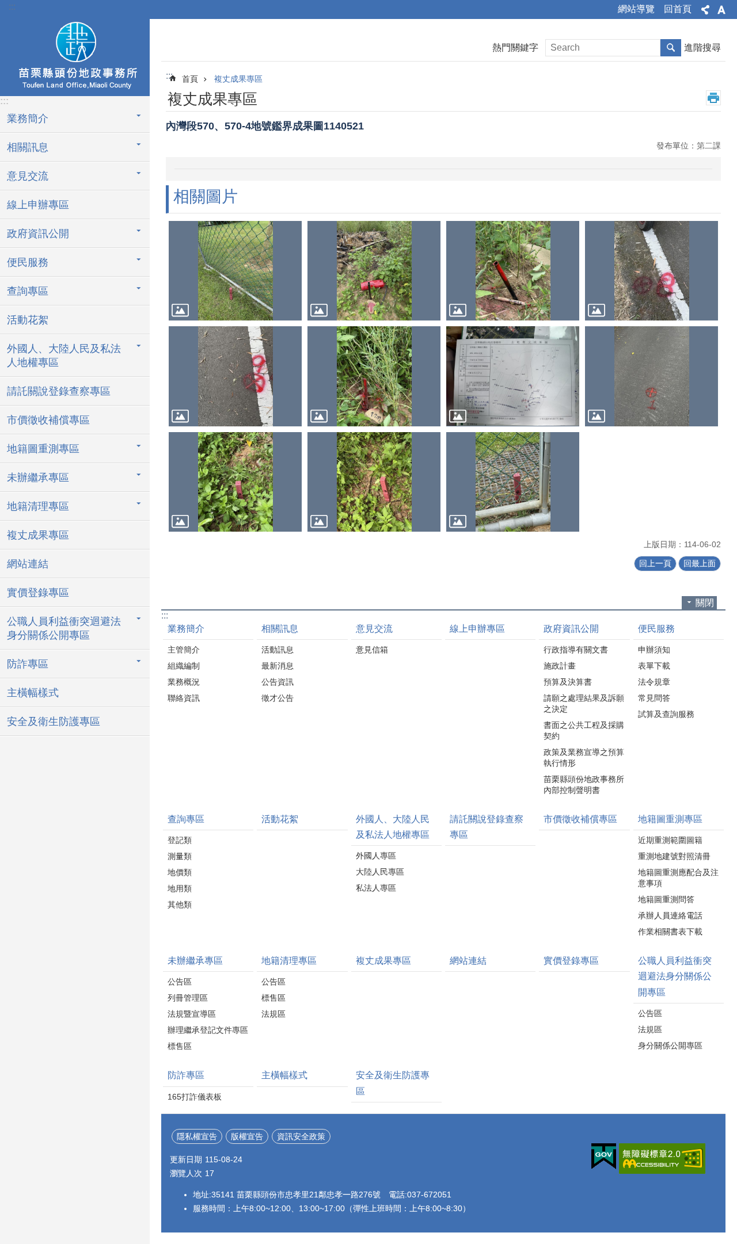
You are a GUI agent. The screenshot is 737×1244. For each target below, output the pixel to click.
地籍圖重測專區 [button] (43, 449)
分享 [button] (705, 10)
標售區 (180, 1046)
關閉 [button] (705, 603)
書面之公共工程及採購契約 (584, 730)
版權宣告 (247, 1136)
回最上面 (699, 563)
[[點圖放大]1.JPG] (651, 376)
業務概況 (184, 681)
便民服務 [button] (27, 262)
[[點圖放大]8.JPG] (651, 270)
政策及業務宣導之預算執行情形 (584, 757)
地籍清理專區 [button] (38, 506)
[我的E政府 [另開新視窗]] (603, 1156)
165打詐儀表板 (195, 1096)
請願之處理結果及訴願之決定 (584, 703)
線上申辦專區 (38, 205)
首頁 (190, 78)
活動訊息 (277, 649)
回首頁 (678, 9)
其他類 (180, 904)
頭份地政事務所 (75, 56)
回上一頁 (655, 563)
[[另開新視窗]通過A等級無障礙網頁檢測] (662, 1158)
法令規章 (654, 681)
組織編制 (184, 665)
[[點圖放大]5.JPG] (235, 270)
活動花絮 (27, 320)
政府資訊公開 (571, 629)
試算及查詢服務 (666, 714)
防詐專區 (186, 1075)
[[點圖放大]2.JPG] (235, 482)
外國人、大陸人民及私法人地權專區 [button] (64, 355)
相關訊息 (279, 629)
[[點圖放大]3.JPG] (373, 482)
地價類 (180, 872)
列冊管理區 (188, 997)
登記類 (180, 840)
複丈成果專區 (38, 535)
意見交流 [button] (27, 176)
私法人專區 (376, 887)
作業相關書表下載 (670, 931)
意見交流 (374, 629)
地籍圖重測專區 (670, 819)
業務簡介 (186, 629)
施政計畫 (560, 665)
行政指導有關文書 (576, 649)
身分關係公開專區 (670, 1045)
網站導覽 (636, 9)
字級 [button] (721, 10)
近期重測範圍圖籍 (670, 840)
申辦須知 (654, 649)
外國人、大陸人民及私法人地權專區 (393, 826)
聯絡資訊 (184, 698)
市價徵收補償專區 (48, 420)
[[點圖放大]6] (373, 270)
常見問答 (654, 698)
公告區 (180, 981)
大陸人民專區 (380, 871)
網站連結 (27, 564)
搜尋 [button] (670, 47)
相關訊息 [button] (27, 147)
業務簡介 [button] (27, 118)
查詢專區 (186, 819)
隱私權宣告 (197, 1136)
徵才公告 (277, 698)
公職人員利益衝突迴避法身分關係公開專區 (675, 976)
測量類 (180, 856)
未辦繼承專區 (195, 961)
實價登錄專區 (38, 592)
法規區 (273, 1013)
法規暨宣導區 (192, 1013)
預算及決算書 (568, 681)
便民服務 (656, 629)
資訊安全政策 (301, 1136)
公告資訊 (277, 681)
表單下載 (654, 665)
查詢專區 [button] (27, 291)
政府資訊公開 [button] (38, 233)
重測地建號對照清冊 (674, 856)
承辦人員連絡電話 (670, 915)
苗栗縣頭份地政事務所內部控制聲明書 (584, 784)
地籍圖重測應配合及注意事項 (678, 878)
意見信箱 (372, 649)
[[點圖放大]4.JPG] (512, 482)
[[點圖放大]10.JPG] (373, 376)
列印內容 (713, 97)
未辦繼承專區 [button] (38, 477)
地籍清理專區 (289, 961)
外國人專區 (376, 855)
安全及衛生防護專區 (53, 721)
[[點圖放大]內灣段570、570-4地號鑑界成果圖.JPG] (512, 376)
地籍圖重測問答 (666, 899)
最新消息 (277, 665)
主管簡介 (184, 649)
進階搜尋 (702, 47)
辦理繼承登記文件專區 (208, 1030)
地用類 (180, 888)
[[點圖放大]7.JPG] (512, 270)
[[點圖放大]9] (235, 376)
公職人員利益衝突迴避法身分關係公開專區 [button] (64, 628)
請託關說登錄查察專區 (59, 391)
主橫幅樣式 (33, 693)
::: (12, 7)
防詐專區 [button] (27, 664)
